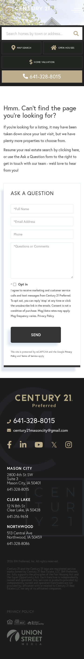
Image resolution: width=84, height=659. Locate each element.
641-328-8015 (18, 489)
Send (36, 334)
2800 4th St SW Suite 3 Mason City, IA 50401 (24, 479)
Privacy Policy (46, 316)
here (75, 149)
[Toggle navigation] (75, 10)
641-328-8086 (18, 544)
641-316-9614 (17, 517)
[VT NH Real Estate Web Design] (24, 637)
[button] (76, 33)
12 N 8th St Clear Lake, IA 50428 (23, 508)
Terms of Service (29, 356)
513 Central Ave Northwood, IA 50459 (24, 535)
